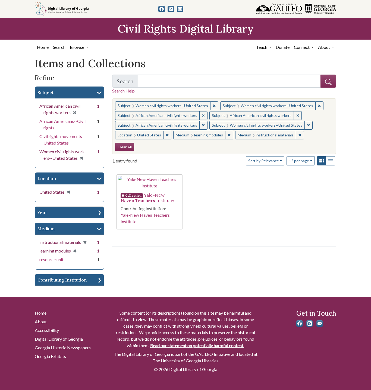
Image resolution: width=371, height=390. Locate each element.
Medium (46, 228)
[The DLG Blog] (171, 9)
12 (299, 160)
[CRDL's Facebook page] (161, 9)
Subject (45, 92)
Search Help (123, 90)
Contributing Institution (62, 280)
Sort (263, 160)
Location (46, 178)
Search (59, 47)
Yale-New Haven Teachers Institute (147, 197)
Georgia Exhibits (50, 356)
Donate (283, 47)
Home (43, 47)
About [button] (324, 47)
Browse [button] (77, 47)
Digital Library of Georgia (59, 338)
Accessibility (47, 330)
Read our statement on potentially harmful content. (197, 345)
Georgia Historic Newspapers (63, 347)
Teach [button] (262, 47)
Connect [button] (302, 47)
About (41, 321)
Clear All (125, 147)
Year (42, 212)
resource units (52, 259)
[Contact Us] (180, 9)
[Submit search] (328, 81)
